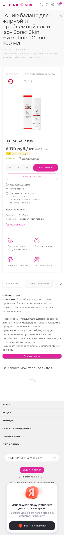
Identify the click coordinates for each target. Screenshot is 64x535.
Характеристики (38, 284)
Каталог (8, 404)
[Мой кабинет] (52, 4)
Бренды (7, 420)
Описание (12, 284)
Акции (6, 412)
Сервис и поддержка (16, 428)
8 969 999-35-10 (32, 476)
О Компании (11, 444)
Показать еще (32, 356)
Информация (11, 436)
